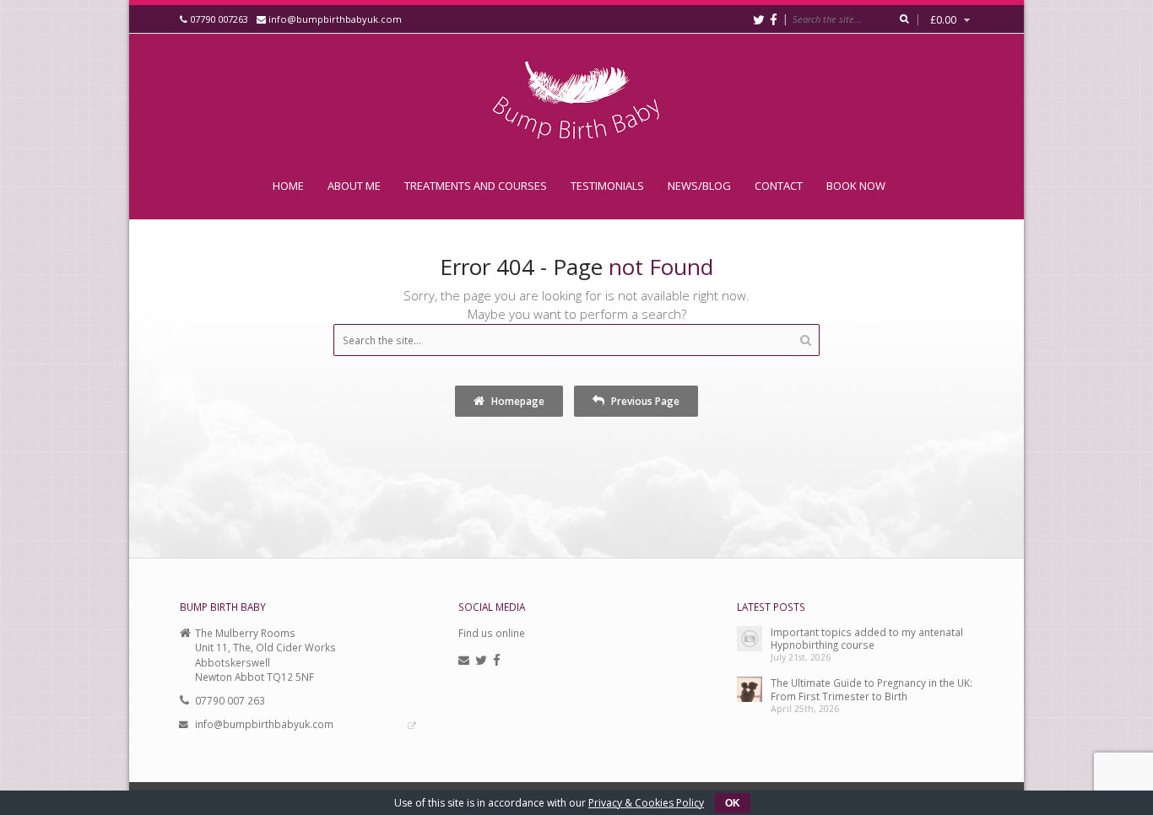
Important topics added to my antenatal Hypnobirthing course (867, 638)
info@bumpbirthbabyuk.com (335, 19)
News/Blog (699, 185)
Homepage (516, 401)
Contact (779, 185)
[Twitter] (759, 19)
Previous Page (644, 401)
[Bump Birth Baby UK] (576, 101)
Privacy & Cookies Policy (646, 803)
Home (288, 185)
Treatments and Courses (475, 185)
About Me (354, 185)
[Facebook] (773, 19)
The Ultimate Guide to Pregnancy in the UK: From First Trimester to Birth (871, 689)
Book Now (855, 185)
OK (732, 803)
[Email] (463, 660)
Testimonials (607, 185)
